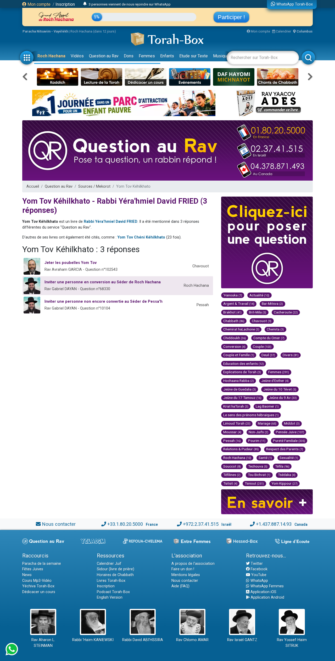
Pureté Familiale (289, 440)
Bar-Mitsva (272, 303)
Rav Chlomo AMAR (192, 640)
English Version (109, 597)
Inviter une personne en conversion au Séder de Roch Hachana (102, 282)
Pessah (232, 440)
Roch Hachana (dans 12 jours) (93, 31)
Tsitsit (230, 483)
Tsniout (254, 483)
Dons (128, 55)
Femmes (147, 55)
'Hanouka (232, 295)
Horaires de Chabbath (115, 575)
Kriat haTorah (235, 406)
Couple (262, 346)
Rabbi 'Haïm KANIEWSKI (93, 640)
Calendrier (283, 31)
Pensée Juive (290, 432)
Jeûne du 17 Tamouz (242, 397)
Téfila (282, 466)
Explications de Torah (242, 372)
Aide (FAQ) (180, 586)
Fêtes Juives (32, 569)
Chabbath (233, 321)
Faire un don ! (182, 569)
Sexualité (289, 458)
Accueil (32, 186)
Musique (221, 55)
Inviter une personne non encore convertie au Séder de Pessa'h (103, 301)
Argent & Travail (238, 303)
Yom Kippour (284, 483)
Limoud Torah (236, 423)
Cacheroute (286, 312)
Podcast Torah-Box (113, 592)
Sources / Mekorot (94, 186)
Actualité (259, 295)
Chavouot (261, 321)
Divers (291, 355)
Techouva (257, 466)
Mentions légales (185, 575)
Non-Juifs (258, 432)
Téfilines (232, 475)
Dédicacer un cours (38, 592)
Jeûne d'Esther (275, 380)
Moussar (232, 432)
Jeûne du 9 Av (283, 397)
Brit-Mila (257, 312)
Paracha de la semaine (41, 563)
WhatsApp (258, 580)
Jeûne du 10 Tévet (279, 389)
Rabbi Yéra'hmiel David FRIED (110, 221)
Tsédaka (286, 475)
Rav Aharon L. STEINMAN (43, 643)
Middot (292, 423)
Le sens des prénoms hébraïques (251, 415)
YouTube (258, 575)
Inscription (65, 4)
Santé (265, 458)
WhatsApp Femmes (266, 586)
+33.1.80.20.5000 (125, 524)
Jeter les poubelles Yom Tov (70, 263)
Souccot (232, 466)
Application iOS (262, 592)
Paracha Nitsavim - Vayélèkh (45, 31)
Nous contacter (59, 524)
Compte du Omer (268, 338)
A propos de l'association (193, 563)
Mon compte (38, 4)
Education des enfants (243, 363)
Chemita (275, 329)
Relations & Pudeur (241, 449)
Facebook (258, 569)
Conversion (234, 346)
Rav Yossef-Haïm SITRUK (292, 643)
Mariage (267, 423)
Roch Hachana (51, 55)
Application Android (267, 597)
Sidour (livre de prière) (115, 569)
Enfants (167, 55)
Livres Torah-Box (111, 580)
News (27, 575)
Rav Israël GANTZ (242, 640)
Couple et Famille (238, 355)
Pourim (256, 440)
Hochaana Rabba (238, 380)
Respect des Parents (284, 449)
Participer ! (231, 17)
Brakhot (232, 312)
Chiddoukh (234, 338)
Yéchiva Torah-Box (38, 586)
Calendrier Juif (109, 563)
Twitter (256, 563)
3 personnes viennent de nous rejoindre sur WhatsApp (130, 4)
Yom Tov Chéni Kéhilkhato (141, 237)
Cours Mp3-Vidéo (37, 580)
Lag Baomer (267, 406)
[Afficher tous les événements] (85, 4)
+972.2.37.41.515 (201, 524)
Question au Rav (104, 55)
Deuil (268, 355)
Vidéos (77, 55)
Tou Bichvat (259, 475)
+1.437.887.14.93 (274, 524)
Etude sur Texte (193, 55)
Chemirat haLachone (241, 329)
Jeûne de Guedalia (239, 389)
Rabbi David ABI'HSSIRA (142, 640)
